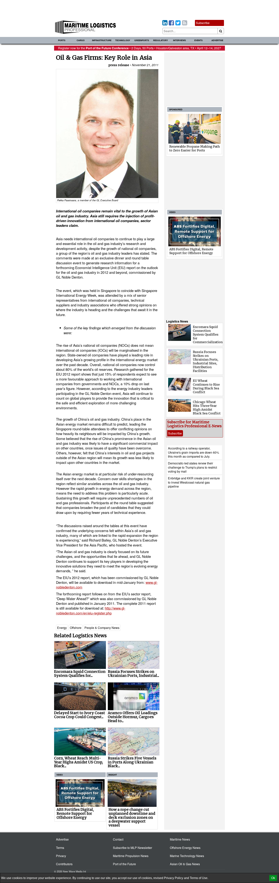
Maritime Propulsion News (130, 856)
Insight (112, 774)
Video (59, 774)
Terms (60, 847)
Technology (122, 40)
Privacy (61, 856)
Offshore (75, 627)
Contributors (64, 864)
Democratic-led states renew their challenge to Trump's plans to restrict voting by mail (192, 467)
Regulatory (160, 40)
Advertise (217, 40)
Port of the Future (124, 864)
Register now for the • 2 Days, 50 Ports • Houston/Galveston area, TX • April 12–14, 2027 (139, 48)
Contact (118, 839)
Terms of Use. (199, 878)
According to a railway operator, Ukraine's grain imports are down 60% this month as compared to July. (193, 452)
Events (198, 40)
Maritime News (180, 839)
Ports (61, 40)
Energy (62, 627)
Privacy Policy (173, 878)
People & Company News (101, 627)
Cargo (81, 40)
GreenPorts (141, 40)
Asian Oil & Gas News (185, 864)
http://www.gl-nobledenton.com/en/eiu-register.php (90, 610)
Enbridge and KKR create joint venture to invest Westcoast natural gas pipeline (194, 482)
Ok (273, 878)
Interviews (179, 40)
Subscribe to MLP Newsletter (132, 847)
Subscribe (203, 23)
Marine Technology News (187, 856)
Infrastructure (101, 40)
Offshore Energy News (185, 847)
